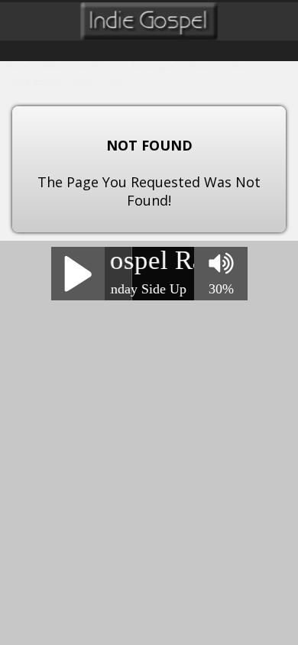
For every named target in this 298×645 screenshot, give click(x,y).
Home (17, 66)
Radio (51, 66)
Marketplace (152, 66)
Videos (233, 66)
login (83, 81)
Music (198, 66)
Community (96, 66)
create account (33, 81)
